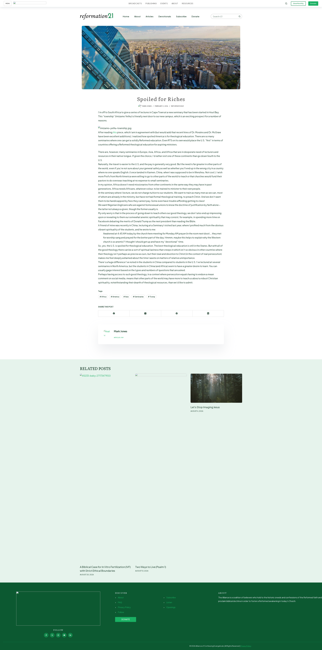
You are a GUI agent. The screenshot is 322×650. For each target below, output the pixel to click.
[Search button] (239, 16)
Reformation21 (177, 106)
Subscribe (181, 16)
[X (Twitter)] (145, 313)
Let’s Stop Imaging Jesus (205, 407)
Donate (313, 3)
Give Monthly (298, 3)
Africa (103, 296)
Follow (121, 612)
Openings (170, 607)
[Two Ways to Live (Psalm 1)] (161, 468)
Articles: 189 (119, 337)
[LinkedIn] (208, 313)
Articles (149, 16)
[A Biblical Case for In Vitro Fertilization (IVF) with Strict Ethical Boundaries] (105, 468)
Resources (187, 3)
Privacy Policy (124, 607)
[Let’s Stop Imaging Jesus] (216, 388)
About (175, 3)
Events (164, 3)
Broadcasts (135, 3)
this (115, 132)
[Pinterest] (177, 313)
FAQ (120, 602)
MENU (8, 3)
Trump (151, 296)
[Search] (286, 3)
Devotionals (164, 16)
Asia (126, 296)
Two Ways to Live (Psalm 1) (150, 566)
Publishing (151, 3)
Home (126, 16)
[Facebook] (114, 313)
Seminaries (138, 296)
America (115, 296)
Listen (169, 602)
